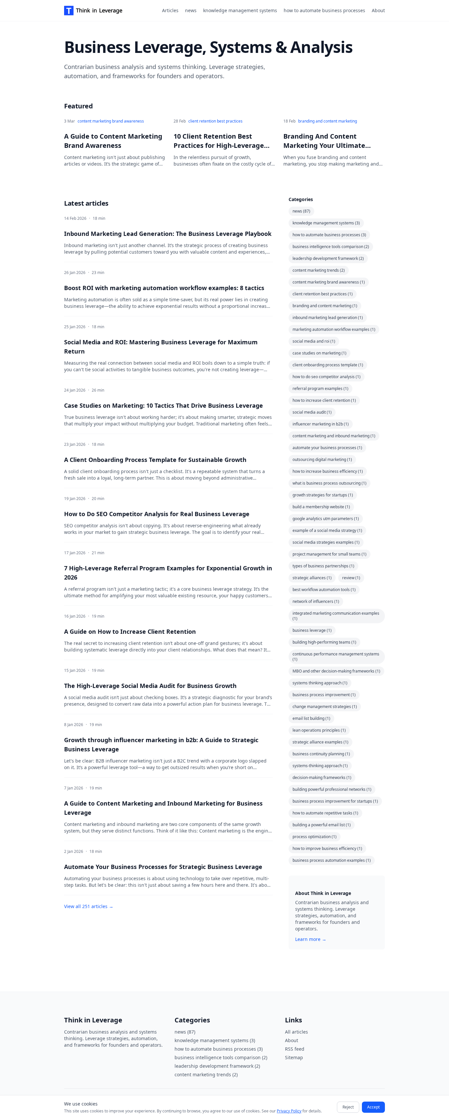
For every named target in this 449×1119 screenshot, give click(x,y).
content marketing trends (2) (319, 270)
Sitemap (294, 1057)
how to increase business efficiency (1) (328, 471)
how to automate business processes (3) (329, 235)
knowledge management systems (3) (326, 223)
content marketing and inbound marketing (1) (334, 436)
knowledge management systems (240, 10)
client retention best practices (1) (323, 294)
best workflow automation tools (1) (324, 589)
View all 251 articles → (88, 906)
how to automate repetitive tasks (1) (325, 813)
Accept (373, 1107)
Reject (348, 1107)
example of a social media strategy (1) (327, 530)
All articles (296, 1032)
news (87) (301, 211)
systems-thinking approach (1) (320, 765)
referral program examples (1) (320, 388)
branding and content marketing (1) (325, 305)
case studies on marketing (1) (319, 353)
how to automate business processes (324, 10)
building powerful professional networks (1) (332, 789)
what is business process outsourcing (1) (329, 483)
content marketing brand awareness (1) (329, 282)
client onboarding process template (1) (328, 365)
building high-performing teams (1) (324, 642)
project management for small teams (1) (329, 554)
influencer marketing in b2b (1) (321, 424)
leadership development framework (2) (328, 258)
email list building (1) (311, 718)
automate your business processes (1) (327, 447)
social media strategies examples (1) (326, 542)
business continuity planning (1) (321, 754)
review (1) (351, 578)
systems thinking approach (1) (320, 683)
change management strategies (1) (325, 706)
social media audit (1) (312, 412)
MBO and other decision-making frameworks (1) (336, 671)
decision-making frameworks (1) (322, 777)
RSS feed (294, 1049)
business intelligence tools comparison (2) (331, 246)
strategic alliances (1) (312, 578)
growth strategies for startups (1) (323, 495)
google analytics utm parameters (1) (326, 518)
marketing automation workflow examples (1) (334, 329)
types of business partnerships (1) (323, 566)
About (378, 10)
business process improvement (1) (324, 694)
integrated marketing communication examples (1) (336, 615)
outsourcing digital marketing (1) (322, 459)
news (191, 10)
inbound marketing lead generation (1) (328, 317)
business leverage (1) (312, 630)
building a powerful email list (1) (322, 825)
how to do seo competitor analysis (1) (327, 376)
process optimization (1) (315, 836)
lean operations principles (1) (319, 730)
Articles (170, 10)
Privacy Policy (289, 1111)
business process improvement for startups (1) (335, 801)
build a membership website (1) (321, 507)
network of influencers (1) (316, 601)
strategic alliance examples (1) (320, 742)
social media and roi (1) (314, 341)
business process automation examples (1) (332, 860)
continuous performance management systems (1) (336, 656)
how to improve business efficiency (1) (327, 848)
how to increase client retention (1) (324, 400)
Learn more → (310, 939)
